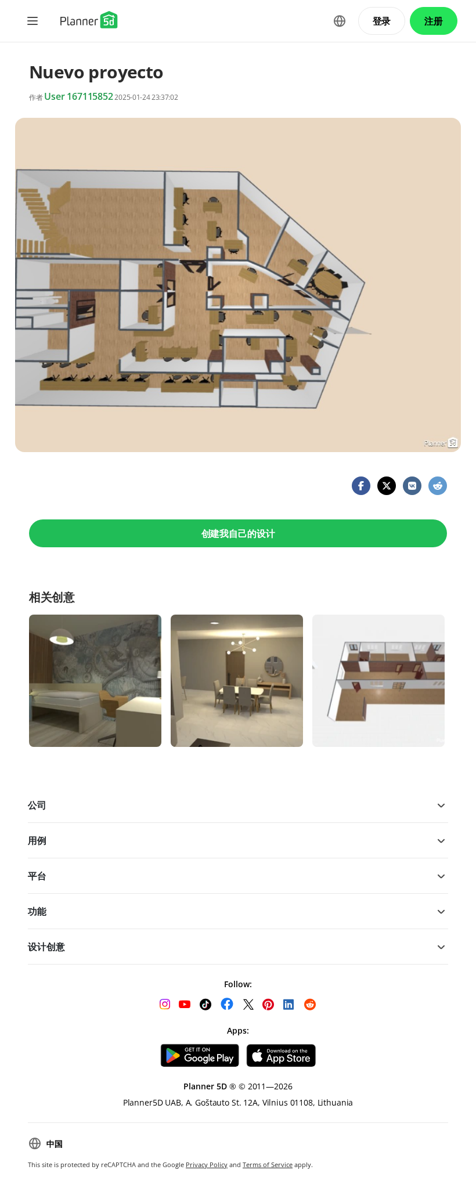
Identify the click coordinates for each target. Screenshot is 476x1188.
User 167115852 (78, 96)
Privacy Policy (207, 1164)
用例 (37, 840)
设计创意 (46, 946)
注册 (433, 21)
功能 (37, 911)
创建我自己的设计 (238, 533)
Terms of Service (268, 1164)
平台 (37, 875)
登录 (382, 21)
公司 (37, 805)
